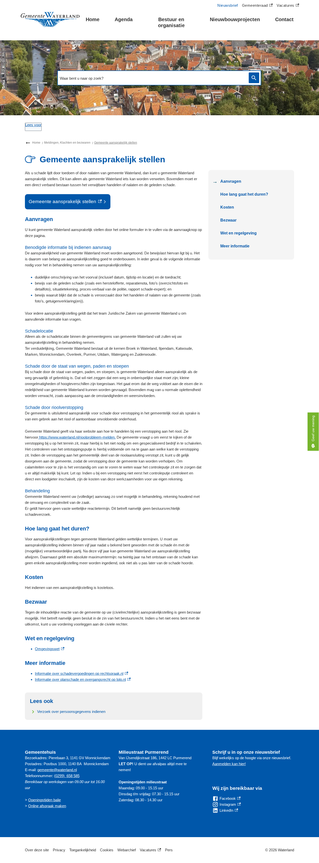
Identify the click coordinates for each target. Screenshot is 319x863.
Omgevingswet (49, 649)
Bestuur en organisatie (171, 22)
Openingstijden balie (44, 800)
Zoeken (254, 77)
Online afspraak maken (47, 806)
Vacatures (288, 6)
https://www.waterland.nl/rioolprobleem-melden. (77, 437)
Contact (284, 19)
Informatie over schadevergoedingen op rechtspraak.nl (81, 673)
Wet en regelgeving (238, 233)
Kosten (227, 207)
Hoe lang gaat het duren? (244, 194)
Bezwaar (228, 220)
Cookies (106, 850)
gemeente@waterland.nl (57, 770)
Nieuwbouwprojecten (235, 19)
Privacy (59, 850)
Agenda (124, 19)
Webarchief (126, 850)
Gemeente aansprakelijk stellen (115, 142)
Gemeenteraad (255, 6)
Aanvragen (230, 181)
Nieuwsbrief (227, 5)
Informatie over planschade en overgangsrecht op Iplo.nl (83, 679)
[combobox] (152, 78)
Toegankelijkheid (82, 850)
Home (92, 19)
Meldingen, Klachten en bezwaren (67, 142)
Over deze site (37, 850)
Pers (169, 850)
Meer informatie (234, 246)
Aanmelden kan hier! (229, 764)
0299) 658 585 (67, 776)
